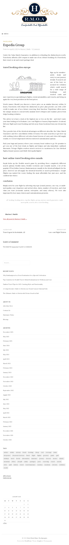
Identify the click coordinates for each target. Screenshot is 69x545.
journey (43, 200)
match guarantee (53, 200)
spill (10, 465)
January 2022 (7, 426)
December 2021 (8, 431)
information (25, 458)
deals (55, 452)
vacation (39, 465)
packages (32, 461)
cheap (37, 452)
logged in (15, 247)
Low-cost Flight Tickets (57, 232)
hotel (12, 458)
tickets (16, 465)
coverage (48, 452)
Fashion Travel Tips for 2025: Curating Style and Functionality (23, 284)
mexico (55, 458)
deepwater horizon (18, 455)
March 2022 (7, 417)
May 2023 (6, 354)
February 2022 (7, 422)
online (26, 461)
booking (11, 200)
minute (61, 458)
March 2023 (7, 363)
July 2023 (6, 350)
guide (52, 455)
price (39, 461)
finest (28, 455)
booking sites (19, 200)
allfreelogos (7, 476)
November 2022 (8, 381)
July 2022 (6, 399)
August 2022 (7, 395)
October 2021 (7, 440)
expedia (27, 200)
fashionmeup (7, 478)
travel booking (43, 202)
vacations (47, 465)
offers (13, 461)
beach (24, 452)
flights (33, 200)
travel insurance (30, 465)
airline (12, 452)
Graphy (39, 541)
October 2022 (7, 386)
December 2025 (8, 332)
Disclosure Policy (8, 315)
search (31, 202)
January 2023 (7, 372)
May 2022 (6, 408)
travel (21, 465)
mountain (7, 461)
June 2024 (6, 345)
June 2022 (6, 404)
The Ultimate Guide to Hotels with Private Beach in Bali (21, 293)
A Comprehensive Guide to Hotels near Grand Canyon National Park (25, 289)
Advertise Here (8, 306)
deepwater (7, 455)
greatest (46, 455)
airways (18, 452)
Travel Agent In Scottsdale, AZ (14, 232)
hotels (18, 458)
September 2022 (8, 390)
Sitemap (5, 319)
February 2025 (7, 341)
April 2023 (6, 359)
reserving (46, 461)
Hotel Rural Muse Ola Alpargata (37, 538)
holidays (6, 458)
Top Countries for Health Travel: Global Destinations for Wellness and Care (27, 280)
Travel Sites (7, 41)
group (38, 200)
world (5, 468)
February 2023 (7, 368)
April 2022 (6, 413)
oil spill (20, 461)
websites (62, 465)
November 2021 (8, 435)
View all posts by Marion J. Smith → (15, 219)
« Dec (5, 523)
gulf (57, 455)
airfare (6, 452)
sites (36, 202)
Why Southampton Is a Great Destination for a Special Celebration (24, 275)
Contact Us (6, 310)
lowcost (48, 458)
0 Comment (36, 49)
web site (54, 465)
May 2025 (6, 336)
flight (33, 455)
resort (53, 461)
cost (42, 452)
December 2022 (8, 377)
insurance (34, 458)
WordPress (28, 541)
